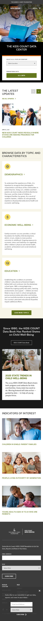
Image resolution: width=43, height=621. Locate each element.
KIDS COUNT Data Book (21, 342)
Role (3, 564)
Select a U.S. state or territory (16, 59)
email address (6, 554)
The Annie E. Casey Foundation (21, 2)
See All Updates (8, 99)
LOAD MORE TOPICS (21, 312)
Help (18, 584)
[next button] (38, 91)
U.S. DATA (21, 75)
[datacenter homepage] (15, 7)
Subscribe (9, 576)
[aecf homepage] (5, 7)
